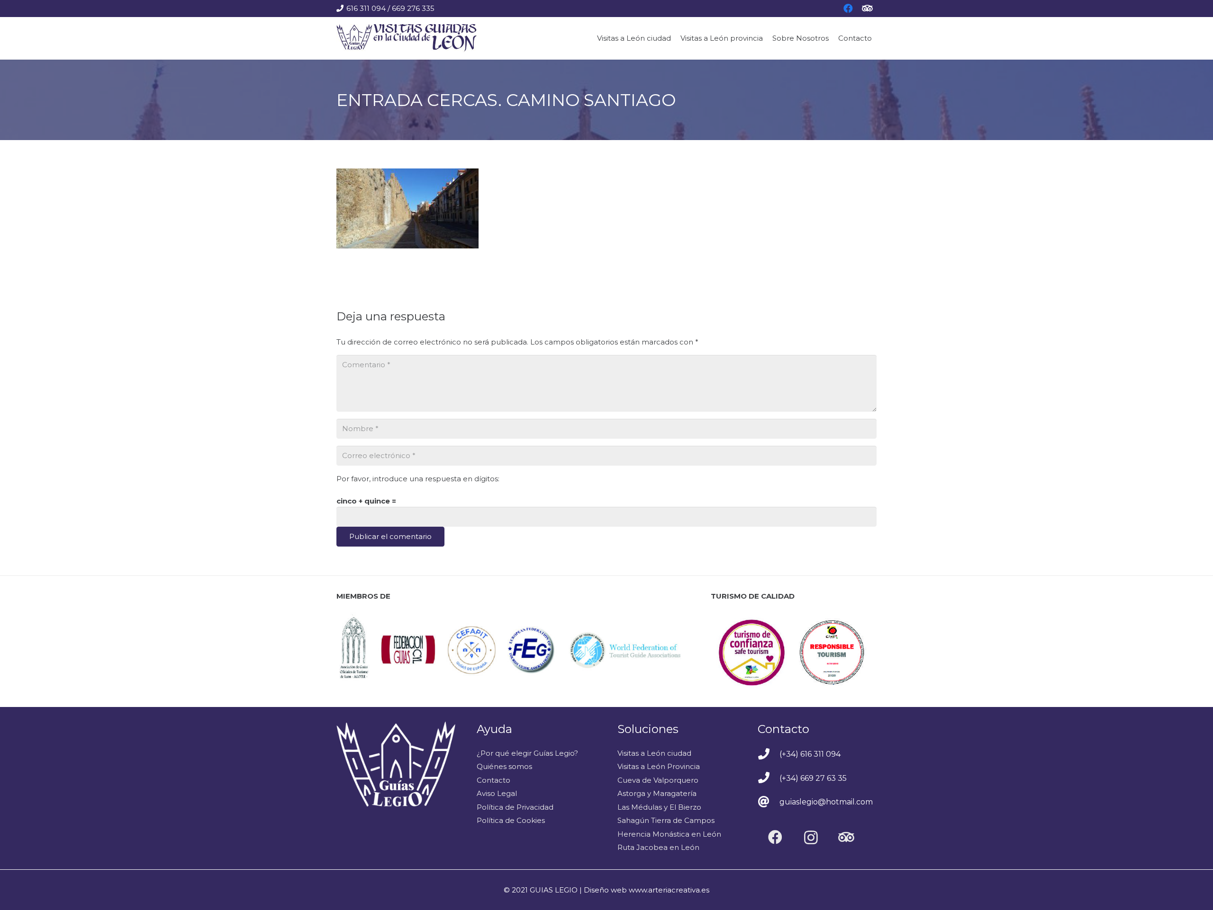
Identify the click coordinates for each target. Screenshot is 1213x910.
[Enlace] (406, 38)
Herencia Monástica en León (669, 834)
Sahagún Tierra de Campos (666, 820)
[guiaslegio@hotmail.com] (768, 802)
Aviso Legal (497, 793)
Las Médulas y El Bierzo (659, 807)
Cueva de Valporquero (657, 780)
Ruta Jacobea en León (658, 847)
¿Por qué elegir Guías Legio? (527, 753)
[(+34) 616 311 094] (768, 754)
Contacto (493, 780)
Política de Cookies (511, 820)
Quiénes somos (504, 766)
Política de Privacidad (515, 807)
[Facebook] (775, 837)
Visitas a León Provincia (658, 766)
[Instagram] (811, 837)
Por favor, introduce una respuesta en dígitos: (417, 478)
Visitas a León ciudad (654, 753)
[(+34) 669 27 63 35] (768, 778)
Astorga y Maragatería (657, 793)
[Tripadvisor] (846, 837)
